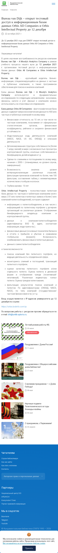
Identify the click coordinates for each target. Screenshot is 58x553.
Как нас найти (6, 462)
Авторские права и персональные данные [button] (23, 476)
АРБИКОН (5, 497)
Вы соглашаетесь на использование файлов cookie (24, 543)
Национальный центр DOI (11, 493)
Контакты (5, 469)
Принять (29, 548)
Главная (4, 10)
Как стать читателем (9, 466)
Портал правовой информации (13, 504)
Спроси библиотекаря (9, 459)
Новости (13, 10)
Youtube (4, 524)
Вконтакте (5, 517)
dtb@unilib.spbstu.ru (17, 314)
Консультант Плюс (8, 500)
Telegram (4, 520)
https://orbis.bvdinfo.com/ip (14, 307)
